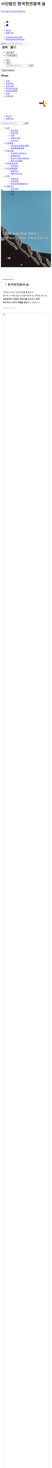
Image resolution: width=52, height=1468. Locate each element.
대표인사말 (15, 138)
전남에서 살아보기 (19, 153)
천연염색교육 (11, 88)
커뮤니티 (10, 96)
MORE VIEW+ (10, 307)
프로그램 (10, 86)
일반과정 (14, 166)
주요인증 (14, 133)
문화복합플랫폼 (17, 148)
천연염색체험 (11, 91)
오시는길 (14, 141)
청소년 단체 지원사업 (20, 158)
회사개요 (14, 130)
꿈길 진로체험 (17, 161)
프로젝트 (10, 83)
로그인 (9, 30)
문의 (13, 191)
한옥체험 (14, 181)
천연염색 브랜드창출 (20, 146)
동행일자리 (15, 156)
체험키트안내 (16, 174)
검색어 (4, 44)
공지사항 (14, 189)
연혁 (13, 135)
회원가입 (10, 33)
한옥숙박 (14, 179)
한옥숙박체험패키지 (19, 184)
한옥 (8, 93)
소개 (8, 81)
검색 (8, 63)
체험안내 (14, 171)
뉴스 (13, 194)
